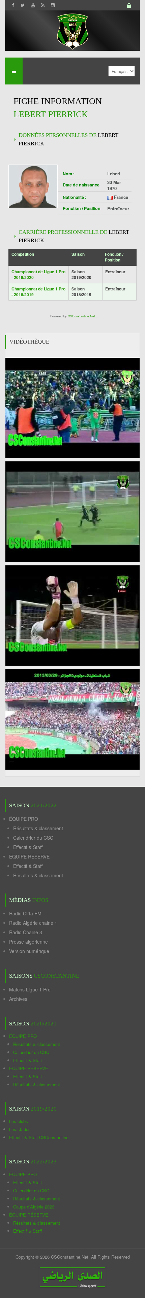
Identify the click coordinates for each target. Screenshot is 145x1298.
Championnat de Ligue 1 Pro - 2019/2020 (38, 274)
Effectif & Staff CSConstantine (38, 1137)
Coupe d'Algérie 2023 (33, 1206)
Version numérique (29, 951)
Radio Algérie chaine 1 (33, 922)
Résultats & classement (38, 828)
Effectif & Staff (27, 847)
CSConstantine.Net (81, 316)
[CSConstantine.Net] (72, 30)
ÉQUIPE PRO (23, 818)
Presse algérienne (28, 941)
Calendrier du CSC (33, 837)
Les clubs (18, 1121)
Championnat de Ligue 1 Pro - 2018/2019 (38, 291)
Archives (18, 998)
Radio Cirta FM (25, 913)
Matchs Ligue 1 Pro (30, 989)
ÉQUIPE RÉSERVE (29, 856)
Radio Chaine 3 (25, 932)
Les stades (20, 1129)
